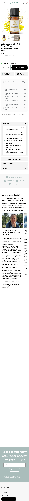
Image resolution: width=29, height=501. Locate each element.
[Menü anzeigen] (2, 3)
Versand (8, 57)
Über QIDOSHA (5, 492)
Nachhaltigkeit (4, 495)
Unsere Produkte (5, 490)
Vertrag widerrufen (8, 499)
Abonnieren (14, 470)
